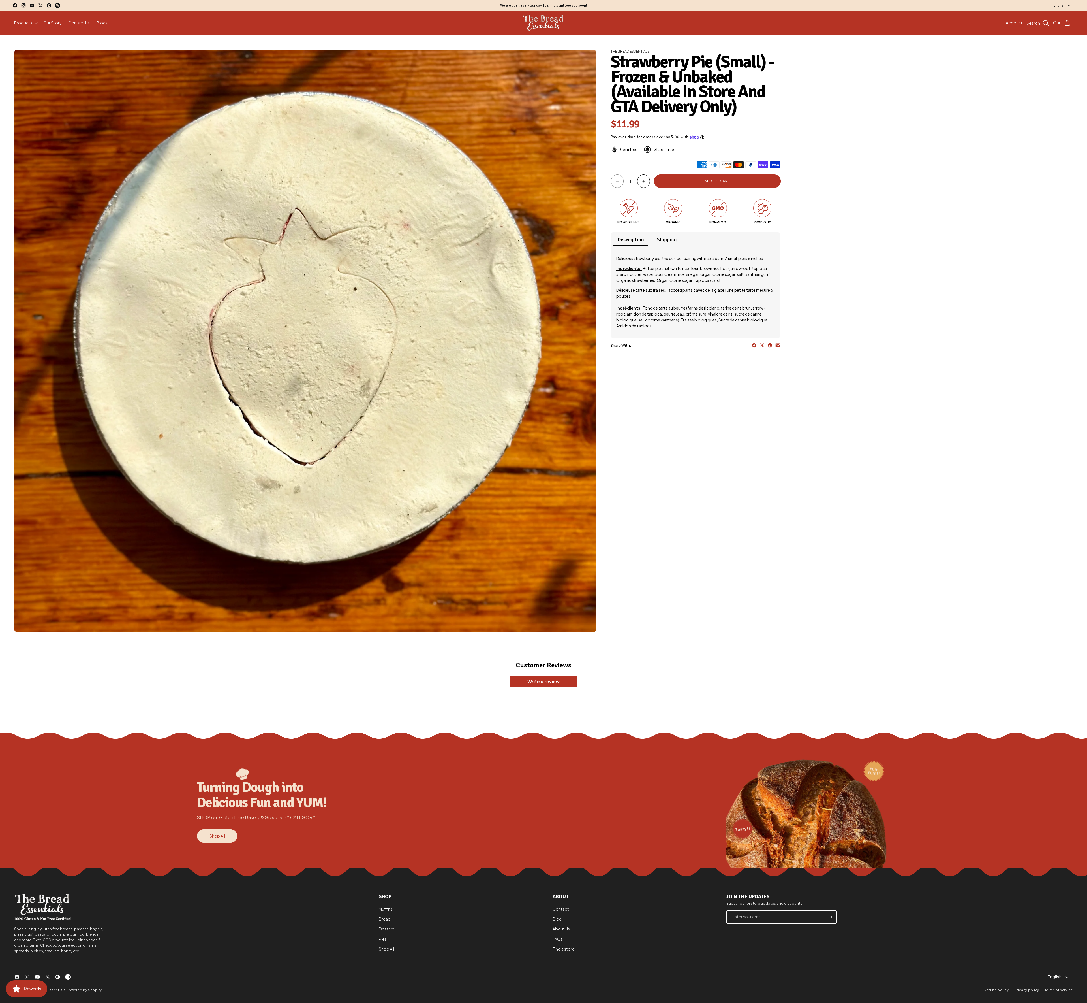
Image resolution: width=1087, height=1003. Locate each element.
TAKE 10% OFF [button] (580, 109)
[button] (616, 40)
